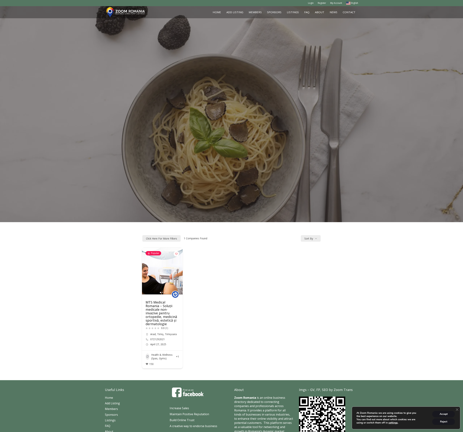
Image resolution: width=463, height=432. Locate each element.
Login (311, 3)
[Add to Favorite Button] (176, 253)
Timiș (160, 334)
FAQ (306, 12)
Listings (293, 12)
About (319, 12)
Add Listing (234, 12)
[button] (146, 271)
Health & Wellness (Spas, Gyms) (162, 356)
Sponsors (274, 12)
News (333, 12)
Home (217, 12)
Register (322, 3)
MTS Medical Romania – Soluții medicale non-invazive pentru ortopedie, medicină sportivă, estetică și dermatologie (161, 313)
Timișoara (171, 334)
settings (393, 422)
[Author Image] (175, 294)
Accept (444, 414)
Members (255, 12)
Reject (443, 421)
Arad (153, 334)
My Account (336, 3)
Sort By (308, 238)
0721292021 (157, 339)
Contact (349, 12)
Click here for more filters (161, 238)
